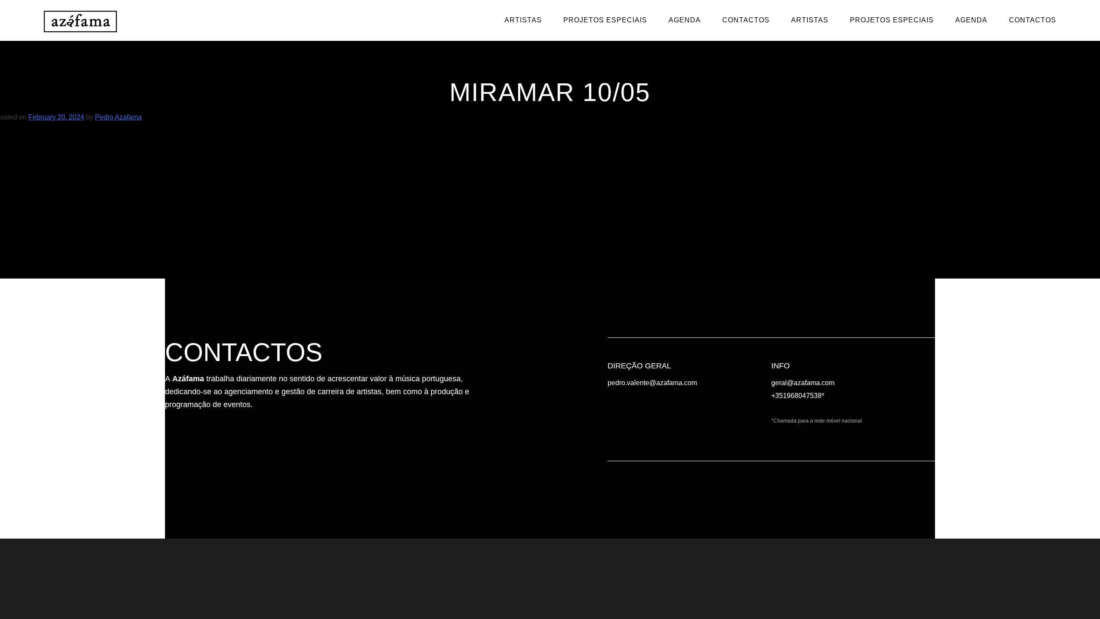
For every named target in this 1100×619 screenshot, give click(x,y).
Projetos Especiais (605, 20)
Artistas (523, 20)
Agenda (685, 20)
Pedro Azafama (118, 117)
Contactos (746, 20)
